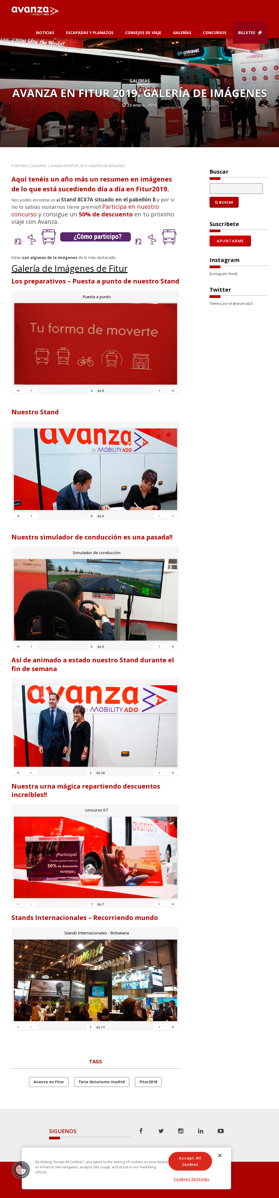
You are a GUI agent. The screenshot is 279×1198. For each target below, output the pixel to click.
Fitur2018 (148, 1081)
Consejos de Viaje (143, 32)
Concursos (214, 32)
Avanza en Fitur (49, 1081)
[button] (21, 1169)
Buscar (225, 202)
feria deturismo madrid (102, 1081)
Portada (19, 165)
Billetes (247, 32)
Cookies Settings (191, 1179)
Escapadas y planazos (89, 32)
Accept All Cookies (190, 1161)
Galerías (182, 32)
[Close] (220, 1155)
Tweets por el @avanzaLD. (231, 303)
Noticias (45, 32)
